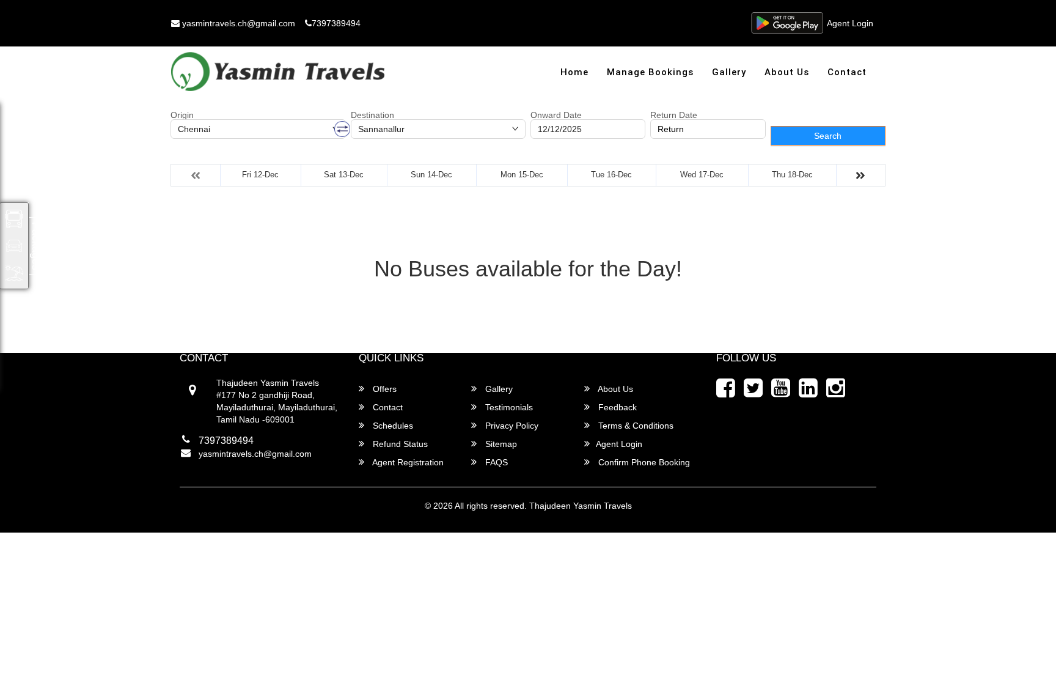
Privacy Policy (510, 425)
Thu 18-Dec (792, 174)
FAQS (495, 462)
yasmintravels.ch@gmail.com (237, 23)
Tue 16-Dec (611, 174)
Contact (847, 72)
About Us (787, 72)
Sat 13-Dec (344, 174)
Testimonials (508, 407)
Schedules (391, 425)
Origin (182, 115)
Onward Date (556, 115)
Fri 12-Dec (260, 174)
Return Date (673, 115)
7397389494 (336, 23)
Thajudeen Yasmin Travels (580, 506)
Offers (383, 389)
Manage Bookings (650, 72)
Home (574, 72)
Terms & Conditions (634, 425)
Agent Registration (407, 462)
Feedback (616, 407)
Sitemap (500, 444)
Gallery (729, 72)
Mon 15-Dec (522, 174)
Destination (372, 115)
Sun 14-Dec (431, 174)
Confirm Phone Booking (643, 462)
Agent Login (850, 23)
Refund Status (399, 444)
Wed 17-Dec (702, 174)
